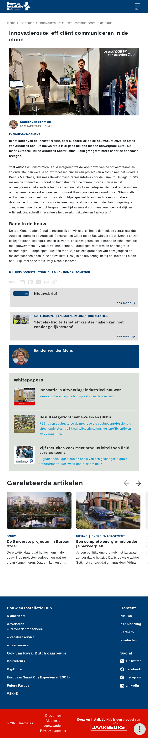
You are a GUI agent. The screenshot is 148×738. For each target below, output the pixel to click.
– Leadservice (18, 645)
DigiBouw (14, 669)
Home (11, 23)
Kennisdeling (130, 624)
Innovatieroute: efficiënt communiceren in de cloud (76, 23)
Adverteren (15, 624)
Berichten (28, 23)
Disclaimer (53, 715)
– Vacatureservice (21, 637)
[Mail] (23, 282)
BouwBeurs (16, 661)
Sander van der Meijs (36, 121)
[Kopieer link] (55, 281)
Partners (127, 632)
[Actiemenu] (140, 729)
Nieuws (126, 616)
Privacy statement (53, 730)
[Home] (19, 6)
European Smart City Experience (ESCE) (38, 677)
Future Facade (18, 685)
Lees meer (123, 303)
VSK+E (12, 693)
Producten (128, 640)
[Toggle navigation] (137, 6)
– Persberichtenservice (25, 629)
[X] (39, 281)
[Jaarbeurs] (109, 727)
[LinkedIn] (31, 281)
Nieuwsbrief (16, 616)
